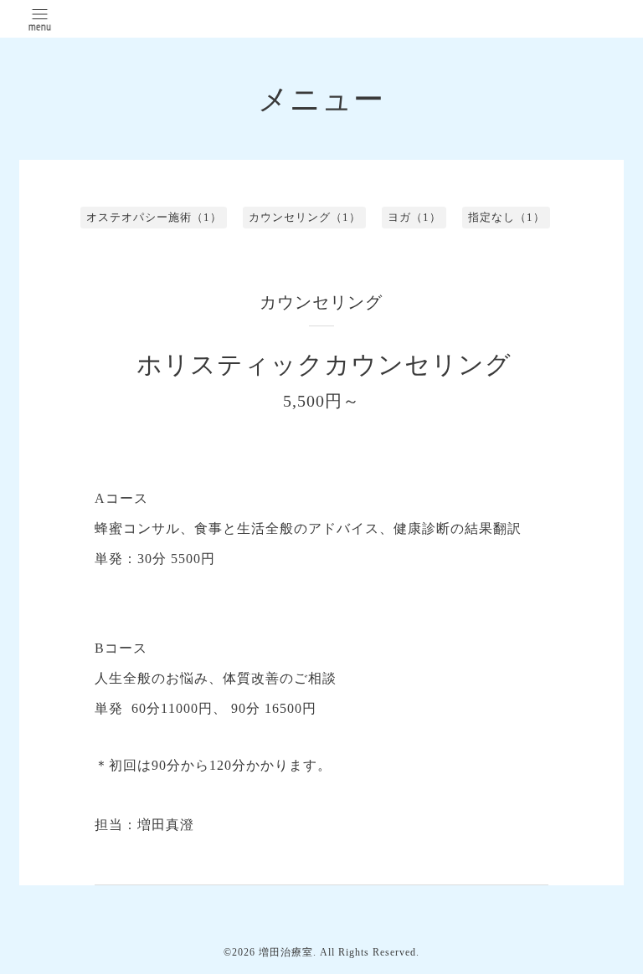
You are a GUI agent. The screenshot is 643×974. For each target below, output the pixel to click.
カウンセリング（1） (305, 217)
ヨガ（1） (414, 217)
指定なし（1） (506, 217)
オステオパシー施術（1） (154, 217)
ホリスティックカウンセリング (324, 364)
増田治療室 (286, 952)
